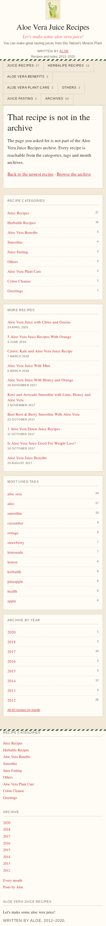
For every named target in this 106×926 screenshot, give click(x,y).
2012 (11, 700)
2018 (11, 641)
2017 (11, 651)
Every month (12, 880)
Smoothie (15, 242)
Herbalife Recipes (68, 65)
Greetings (15, 290)
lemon (12, 561)
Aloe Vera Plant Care (30, 87)
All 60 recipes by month (23, 710)
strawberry (15, 542)
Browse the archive (74, 174)
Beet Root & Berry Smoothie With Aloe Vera (43, 414)
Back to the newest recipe (30, 174)
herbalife (14, 571)
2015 (11, 671)
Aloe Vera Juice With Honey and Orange (40, 379)
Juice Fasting (22, 98)
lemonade (15, 552)
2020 (11, 632)
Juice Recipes (23, 65)
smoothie (14, 513)
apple (11, 600)
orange (13, 532)
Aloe (64, 51)
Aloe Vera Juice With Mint (28, 365)
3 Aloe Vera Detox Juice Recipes (33, 428)
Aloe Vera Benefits (27, 76)
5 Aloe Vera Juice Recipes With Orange (39, 336)
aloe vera (14, 493)
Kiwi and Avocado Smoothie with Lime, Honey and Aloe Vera (49, 397)
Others (71, 87)
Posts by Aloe (13, 887)
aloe (10, 503)
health (12, 591)
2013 (11, 690)
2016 (11, 661)
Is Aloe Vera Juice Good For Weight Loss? (41, 443)
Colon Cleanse (19, 280)
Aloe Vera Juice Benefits (27, 457)
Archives (57, 98)
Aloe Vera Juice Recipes (53, 27)
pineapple (15, 581)
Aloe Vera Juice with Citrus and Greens (39, 321)
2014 (11, 680)
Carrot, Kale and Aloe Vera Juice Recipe (40, 350)
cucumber (15, 522)
